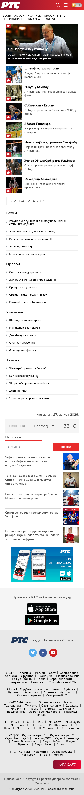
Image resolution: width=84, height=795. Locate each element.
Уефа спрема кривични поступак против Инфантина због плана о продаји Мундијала (28, 461)
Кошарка (41, 689)
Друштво (27, 676)
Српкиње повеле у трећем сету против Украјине (31, 514)
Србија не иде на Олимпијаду (28, 294)
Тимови (49, 15)
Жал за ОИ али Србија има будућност (49, 160)
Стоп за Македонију (22, 342)
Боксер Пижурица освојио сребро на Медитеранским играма (31, 496)
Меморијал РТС (56, 695)
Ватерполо (31, 692)
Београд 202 (42, 738)
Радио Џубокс (52, 741)
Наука (34, 708)
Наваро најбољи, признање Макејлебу (50, 142)
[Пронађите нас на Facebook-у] (43, 653)
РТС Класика (58, 725)
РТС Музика (44, 728)
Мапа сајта (67, 764)
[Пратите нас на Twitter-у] (33, 653)
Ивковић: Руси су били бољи (27, 302)
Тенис (56, 689)
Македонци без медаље (40, 179)
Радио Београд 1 (34, 735)
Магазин (16, 702)
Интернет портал (51, 754)
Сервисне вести (61, 679)
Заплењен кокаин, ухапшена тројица (32, 231)
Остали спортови (29, 695)
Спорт (12, 689)
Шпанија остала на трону (41, 68)
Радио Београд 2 (62, 735)
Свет (52, 673)
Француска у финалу (22, 350)
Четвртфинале (12, 19)
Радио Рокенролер (25, 741)
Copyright (29, 779)
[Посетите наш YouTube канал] (53, 653)
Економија (45, 676)
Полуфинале (34, 19)
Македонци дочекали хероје (27, 254)
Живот (30, 702)
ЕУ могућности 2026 (61, 682)
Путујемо (31, 705)
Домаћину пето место (23, 335)
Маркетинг (41, 751)
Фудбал (25, 689)
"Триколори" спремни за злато (29, 398)
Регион (40, 673)
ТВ (6, 722)
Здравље (71, 705)
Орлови (19, 15)
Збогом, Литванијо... (38, 124)
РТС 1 (15, 722)
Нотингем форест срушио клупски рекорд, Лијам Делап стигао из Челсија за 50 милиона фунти (32, 535)
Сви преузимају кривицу (28, 49)
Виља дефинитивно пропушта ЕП (30, 239)
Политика (24, 673)
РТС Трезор (24, 728)
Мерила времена (68, 676)
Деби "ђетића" (18, 390)
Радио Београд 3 (17, 738)
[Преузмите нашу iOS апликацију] (42, 608)
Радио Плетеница (67, 738)
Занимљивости (49, 702)
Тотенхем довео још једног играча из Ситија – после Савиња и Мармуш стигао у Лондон (30, 479)
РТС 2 (27, 722)
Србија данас (69, 673)
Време (40, 679)
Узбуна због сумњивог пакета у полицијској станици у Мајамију (37, 222)
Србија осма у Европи (39, 105)
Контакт (24, 751)
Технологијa (12, 705)
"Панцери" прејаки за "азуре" (27, 368)
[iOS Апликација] (42, 564)
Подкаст (37, 682)
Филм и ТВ (18, 708)
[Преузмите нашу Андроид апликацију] (42, 620)
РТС (13, 751)
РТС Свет (54, 722)
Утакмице (34, 15)
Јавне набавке (62, 751)
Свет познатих (51, 705)
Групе (61, 15)
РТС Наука (72, 722)
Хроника (11, 676)
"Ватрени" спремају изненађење (29, 383)
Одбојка (69, 689)
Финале (51, 19)
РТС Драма (17, 725)
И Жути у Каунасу (36, 87)
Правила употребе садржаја (58, 779)
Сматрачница (17, 682)
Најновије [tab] (13, 437)
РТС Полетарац (68, 728)
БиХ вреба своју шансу (23, 376)
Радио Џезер (43, 744)
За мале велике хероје (44, 711)
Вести (7, 15)
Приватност (12, 779)
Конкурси (28, 754)
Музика (69, 702)
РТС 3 (39, 722)
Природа (48, 708)
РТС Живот (37, 725)
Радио (14, 735)
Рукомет (14, 692)
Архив (61, 744)
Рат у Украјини (22, 679)
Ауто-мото (67, 692)
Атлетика (49, 692)
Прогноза (17, 426)
